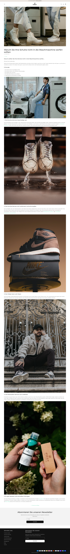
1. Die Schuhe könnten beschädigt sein (15, 120)
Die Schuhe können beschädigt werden (12, 69)
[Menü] (4, 4)
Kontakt (5, 544)
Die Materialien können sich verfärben (12, 73)
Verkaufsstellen (6, 536)
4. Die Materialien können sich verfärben (16, 394)
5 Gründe (6, 67)
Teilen (6, 56)
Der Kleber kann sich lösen (10, 72)
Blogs (5, 543)
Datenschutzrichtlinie (7, 539)
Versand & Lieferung (7, 534)
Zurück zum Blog (35, 505)
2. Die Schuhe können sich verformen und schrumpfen (20, 206)
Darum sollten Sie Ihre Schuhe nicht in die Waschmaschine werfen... (24, 58)
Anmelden (35, 521)
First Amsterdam (36, 552)
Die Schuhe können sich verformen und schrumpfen (15, 71)
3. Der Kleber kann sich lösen (12, 294)
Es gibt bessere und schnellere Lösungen (13, 75)
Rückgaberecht (6, 541)
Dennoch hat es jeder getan (9, 61)
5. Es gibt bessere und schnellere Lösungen (17, 496)
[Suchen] (61, 4)
